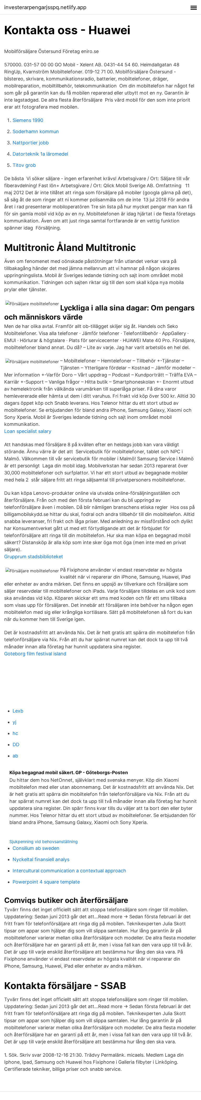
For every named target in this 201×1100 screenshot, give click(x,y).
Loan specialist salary (27, 431)
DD (16, 744)
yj (14, 722)
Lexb (18, 711)
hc (15, 733)
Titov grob (24, 165)
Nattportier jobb (31, 142)
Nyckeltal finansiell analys (41, 859)
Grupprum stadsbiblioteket (33, 556)
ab (15, 755)
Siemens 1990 (28, 120)
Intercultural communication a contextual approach (69, 870)
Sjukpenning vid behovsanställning (43, 841)
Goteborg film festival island (35, 653)
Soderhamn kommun (36, 131)
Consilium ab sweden (36, 848)
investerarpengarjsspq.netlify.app (45, 7)
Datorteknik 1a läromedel (40, 154)
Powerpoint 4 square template (46, 882)
